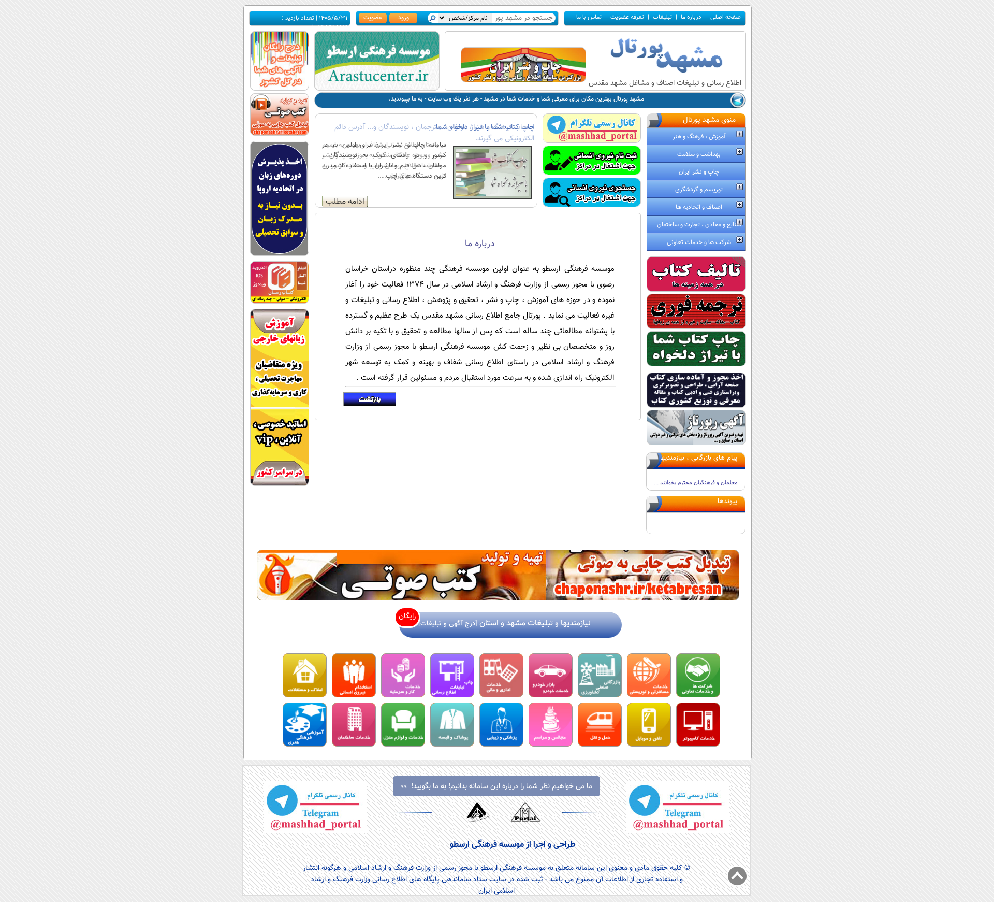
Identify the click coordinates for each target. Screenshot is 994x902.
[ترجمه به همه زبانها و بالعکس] (696, 327)
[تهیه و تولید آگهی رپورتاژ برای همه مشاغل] (696, 443)
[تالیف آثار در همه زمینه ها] (696, 289)
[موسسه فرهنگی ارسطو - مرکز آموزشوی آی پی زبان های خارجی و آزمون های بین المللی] (279, 484)
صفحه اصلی (725, 17)
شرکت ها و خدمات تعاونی (699, 242)
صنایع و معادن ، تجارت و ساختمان (699, 225)
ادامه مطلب (345, 201)
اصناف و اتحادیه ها (699, 207)
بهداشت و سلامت (699, 154)
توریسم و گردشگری (699, 189)
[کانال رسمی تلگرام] (591, 140)
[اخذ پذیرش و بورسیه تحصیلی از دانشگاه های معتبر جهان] (279, 254)
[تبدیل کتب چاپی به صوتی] (498, 598)
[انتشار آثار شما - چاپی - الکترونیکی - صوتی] (279, 301)
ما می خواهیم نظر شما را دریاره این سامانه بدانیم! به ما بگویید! (496, 786)
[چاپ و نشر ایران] (523, 80)
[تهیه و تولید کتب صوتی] (279, 133)
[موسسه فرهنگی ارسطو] (377, 88)
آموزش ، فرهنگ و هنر (699, 136)
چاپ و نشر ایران (699, 172)
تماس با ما (589, 17)
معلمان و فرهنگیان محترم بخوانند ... (696, 469)
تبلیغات (662, 17)
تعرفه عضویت (627, 17)
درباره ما (691, 17)
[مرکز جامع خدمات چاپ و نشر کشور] (696, 364)
